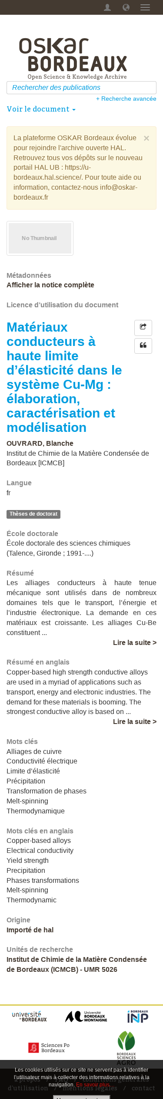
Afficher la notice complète (50, 285)
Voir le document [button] (39, 109)
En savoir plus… (95, 1085)
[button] (126, 7)
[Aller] (151, 87)
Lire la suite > (134, 642)
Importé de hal (30, 930)
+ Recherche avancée (126, 98)
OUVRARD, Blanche (40, 443)
